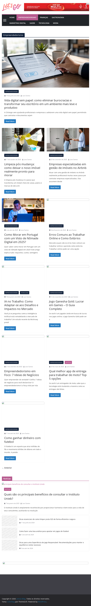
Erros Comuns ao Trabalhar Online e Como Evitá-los (67, 236)
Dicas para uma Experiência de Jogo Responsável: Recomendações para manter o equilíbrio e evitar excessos (51, 543)
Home (12, 17)
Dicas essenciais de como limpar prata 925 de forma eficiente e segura (47, 519)
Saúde (32, 23)
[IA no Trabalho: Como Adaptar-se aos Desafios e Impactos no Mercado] (23, 277)
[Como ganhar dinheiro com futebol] (23, 413)
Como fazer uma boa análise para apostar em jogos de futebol (44, 531)
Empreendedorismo (27, 17)
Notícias (68, 362)
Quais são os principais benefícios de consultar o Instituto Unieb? (42, 496)
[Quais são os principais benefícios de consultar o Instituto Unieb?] (45, 484)
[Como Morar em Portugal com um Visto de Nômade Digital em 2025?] (23, 210)
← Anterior (7, 468)
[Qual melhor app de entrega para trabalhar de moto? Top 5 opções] (68, 347)
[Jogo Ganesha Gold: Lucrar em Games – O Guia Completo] (68, 277)
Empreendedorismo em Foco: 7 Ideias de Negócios (21, 373)
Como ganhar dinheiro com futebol (22, 439)
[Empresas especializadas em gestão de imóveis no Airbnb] (68, 139)
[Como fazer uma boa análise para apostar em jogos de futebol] (9, 533)
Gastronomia (58, 17)
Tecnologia (44, 23)
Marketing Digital (17, 23)
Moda (55, 23)
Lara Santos (26, 96)
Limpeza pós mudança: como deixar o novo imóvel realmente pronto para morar (22, 169)
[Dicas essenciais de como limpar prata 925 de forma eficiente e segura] (9, 521)
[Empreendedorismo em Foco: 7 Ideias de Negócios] (23, 347)
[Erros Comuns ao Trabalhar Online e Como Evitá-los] (68, 210)
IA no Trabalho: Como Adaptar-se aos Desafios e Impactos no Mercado (21, 305)
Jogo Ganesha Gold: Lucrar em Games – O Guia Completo (66, 305)
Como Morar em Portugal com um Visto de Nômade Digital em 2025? (21, 238)
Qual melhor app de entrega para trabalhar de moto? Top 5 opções (68, 374)
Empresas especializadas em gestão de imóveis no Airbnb (67, 166)
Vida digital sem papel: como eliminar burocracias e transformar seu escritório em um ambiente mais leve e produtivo (40, 104)
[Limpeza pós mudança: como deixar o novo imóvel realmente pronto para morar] (23, 139)
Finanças (44, 17)
